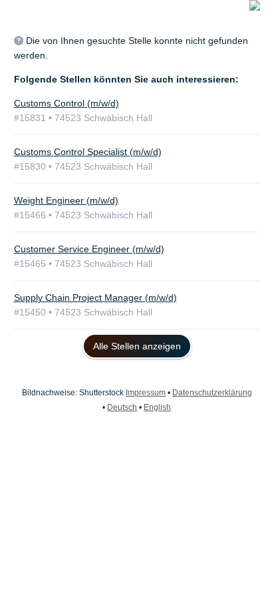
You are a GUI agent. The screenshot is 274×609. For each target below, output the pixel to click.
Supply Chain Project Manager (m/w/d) (95, 297)
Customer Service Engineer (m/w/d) (89, 249)
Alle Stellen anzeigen (137, 346)
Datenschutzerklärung (212, 392)
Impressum (146, 392)
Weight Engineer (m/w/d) (66, 200)
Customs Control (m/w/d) (66, 103)
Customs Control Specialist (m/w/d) (88, 151)
